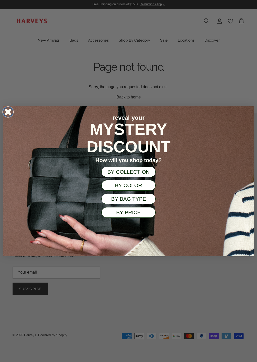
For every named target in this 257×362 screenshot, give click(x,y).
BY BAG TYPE (128, 199)
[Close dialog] (8, 112)
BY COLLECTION (128, 172)
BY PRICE (128, 212)
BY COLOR (128, 185)
